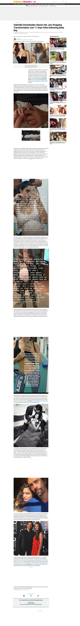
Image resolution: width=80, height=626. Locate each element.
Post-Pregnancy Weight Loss (35, 36)
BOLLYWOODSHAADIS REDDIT (32, 41)
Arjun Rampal (25, 36)
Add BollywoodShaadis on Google (32, 66)
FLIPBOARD (19, 41)
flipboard (29, 603)
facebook (33, 603)
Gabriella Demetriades (19, 36)
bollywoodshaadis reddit (29, 604)
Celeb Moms (29, 36)
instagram (22, 604)
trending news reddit (38, 604)
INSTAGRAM (26, 41)
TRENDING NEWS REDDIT (40, 41)
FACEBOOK (22, 41)
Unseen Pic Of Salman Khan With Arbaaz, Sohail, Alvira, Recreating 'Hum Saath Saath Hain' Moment (38, 81)
